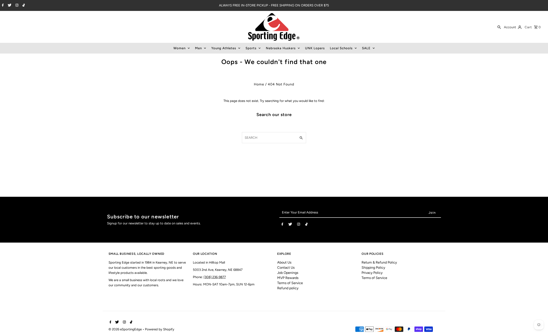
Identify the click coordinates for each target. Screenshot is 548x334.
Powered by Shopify (159, 329)
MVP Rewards (287, 278)
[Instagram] (16, 5)
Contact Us (286, 267)
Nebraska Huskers (281, 48)
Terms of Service (290, 283)
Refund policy (287, 288)
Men (198, 48)
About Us (284, 262)
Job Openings (287, 273)
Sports (251, 48)
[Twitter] (9, 5)
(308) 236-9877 (215, 277)
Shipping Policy (373, 267)
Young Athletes (223, 48)
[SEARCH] (499, 27)
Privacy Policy (372, 273)
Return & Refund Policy (379, 262)
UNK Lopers (315, 48)
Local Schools (341, 48)
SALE (366, 48)
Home (259, 84)
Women (179, 48)
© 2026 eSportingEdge (126, 329)
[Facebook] (2, 5)
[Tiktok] (23, 5)
